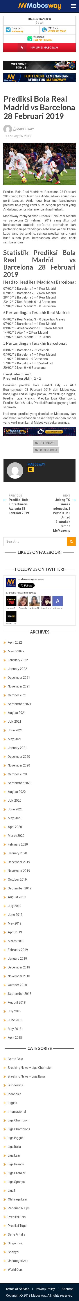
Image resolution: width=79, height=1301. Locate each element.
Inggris (12, 1103)
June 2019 (15, 914)
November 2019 (19, 871)
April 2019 (15, 932)
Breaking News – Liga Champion (30, 1067)
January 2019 (17, 958)
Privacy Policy (45, 1289)
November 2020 (19, 765)
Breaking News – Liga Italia (26, 1076)
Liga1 (11, 1190)
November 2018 (19, 976)
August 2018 (17, 1002)
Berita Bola (15, 1059)
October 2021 (17, 695)
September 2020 (19, 783)
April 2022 (15, 642)
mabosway (31, 579)
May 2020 (15, 818)
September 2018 (19, 993)
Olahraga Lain (17, 1199)
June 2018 (15, 1020)
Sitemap (68, 1289)
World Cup (15, 1269)
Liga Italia (14, 1146)
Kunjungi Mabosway (44, 47)
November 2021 (19, 686)
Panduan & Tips (19, 1208)
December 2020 (19, 756)
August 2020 (17, 792)
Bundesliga (15, 1085)
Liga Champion (18, 1120)
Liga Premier (16, 1173)
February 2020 (18, 844)
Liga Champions (19, 1129)
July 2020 (14, 800)
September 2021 (19, 704)
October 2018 (17, 985)
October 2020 (17, 774)
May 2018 (15, 1029)
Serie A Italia (16, 1234)
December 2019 (19, 862)
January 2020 (17, 853)
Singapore (15, 1243)
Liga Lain (14, 1155)
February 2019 (18, 950)
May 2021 (15, 739)
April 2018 (15, 1037)
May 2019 (15, 923)
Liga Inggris (15, 1138)
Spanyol (13, 1252)
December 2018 (19, 967)
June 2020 (15, 809)
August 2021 (17, 712)
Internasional (17, 1111)
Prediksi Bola (48, 450)
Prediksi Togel (17, 1225)
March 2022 (16, 651)
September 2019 (19, 888)
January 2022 (17, 669)
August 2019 (17, 897)
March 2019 (16, 941)
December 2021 (19, 677)
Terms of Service (17, 1289)
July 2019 (14, 906)
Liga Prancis (16, 1164)
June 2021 (15, 730)
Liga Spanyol (47, 443)
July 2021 (14, 721)
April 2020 (15, 827)
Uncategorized (18, 1261)
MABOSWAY (25, 129)
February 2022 (18, 660)
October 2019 (17, 879)
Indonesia (14, 1094)
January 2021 (17, 748)
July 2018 (14, 1011)
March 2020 (16, 835)
